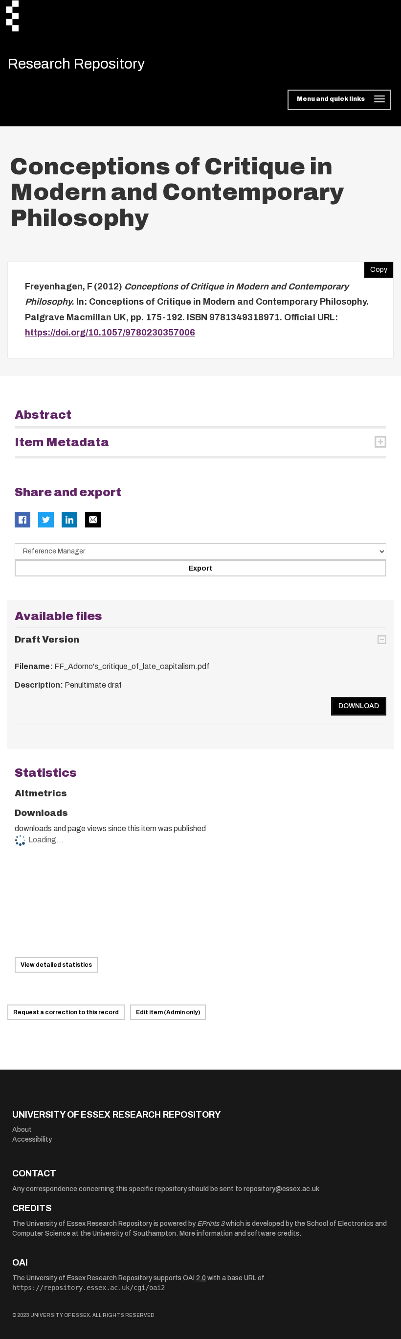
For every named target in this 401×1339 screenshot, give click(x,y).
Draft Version (47, 640)
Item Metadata (62, 442)
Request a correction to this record (66, 1012)
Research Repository (76, 64)
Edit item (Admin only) (168, 1012)
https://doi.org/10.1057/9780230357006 (110, 332)
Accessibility (32, 1139)
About (22, 1129)
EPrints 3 (210, 1223)
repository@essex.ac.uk (281, 1189)
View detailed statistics (56, 964)
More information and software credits (239, 1233)
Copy (375, 267)
